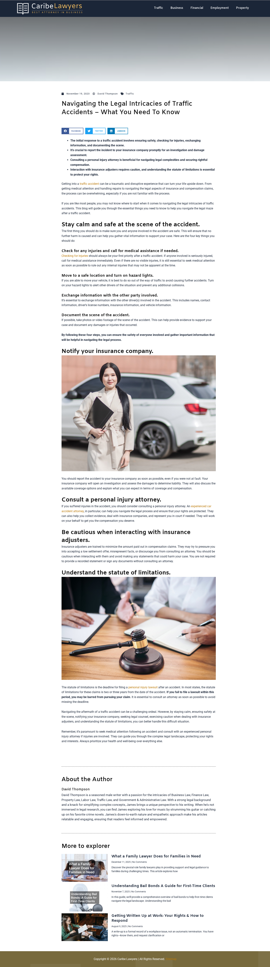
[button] (72, 131)
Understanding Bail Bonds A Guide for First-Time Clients (163, 886)
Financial (196, 8)
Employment (219, 8)
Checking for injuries (75, 256)
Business (176, 8)
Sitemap (171, 959)
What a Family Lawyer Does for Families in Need (156, 856)
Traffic (158, 8)
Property (242, 8)
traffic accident (89, 183)
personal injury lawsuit (143, 687)
